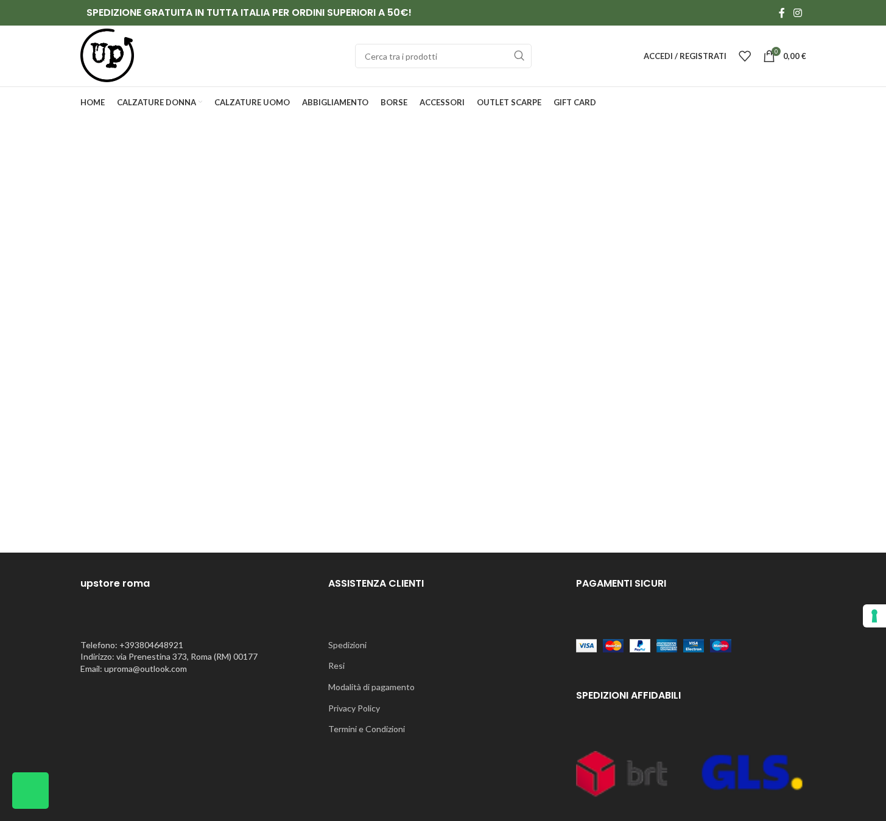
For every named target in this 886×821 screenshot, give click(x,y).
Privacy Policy (354, 708)
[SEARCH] (519, 56)
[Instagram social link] (797, 13)
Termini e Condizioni (366, 729)
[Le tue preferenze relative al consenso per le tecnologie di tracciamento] (874, 615)
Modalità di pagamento (371, 687)
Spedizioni (347, 645)
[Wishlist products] (745, 56)
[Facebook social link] (782, 13)
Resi (336, 665)
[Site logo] (107, 55)
